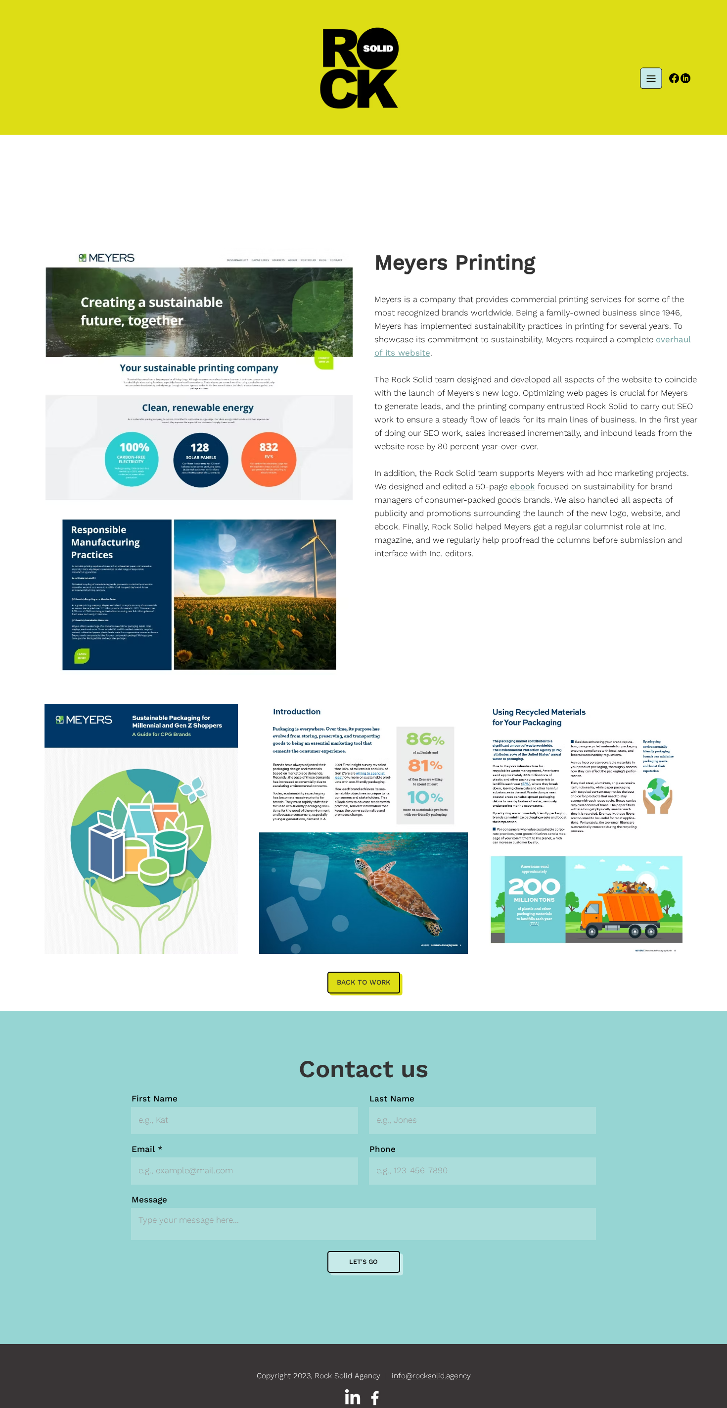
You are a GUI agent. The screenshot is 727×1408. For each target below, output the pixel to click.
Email (143, 1149)
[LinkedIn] (685, 78)
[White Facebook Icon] (374, 1398)
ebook (522, 486)
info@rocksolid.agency (431, 1375)
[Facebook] (674, 78)
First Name (155, 1099)
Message (149, 1200)
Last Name (391, 1099)
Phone (382, 1149)
